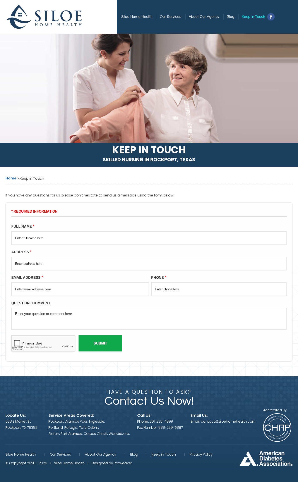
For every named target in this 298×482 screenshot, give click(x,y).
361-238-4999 (161, 421)
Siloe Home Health (136, 17)
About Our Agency (204, 17)
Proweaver (123, 463)
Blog (230, 17)
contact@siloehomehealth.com (228, 421)
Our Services (170, 17)
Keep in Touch (253, 17)
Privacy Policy (201, 454)
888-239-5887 (170, 427)
